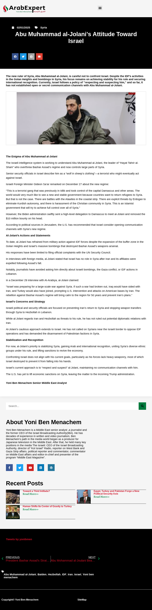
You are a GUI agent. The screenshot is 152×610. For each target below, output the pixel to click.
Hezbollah (54, 574)
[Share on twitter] (23, 56)
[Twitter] (19, 467)
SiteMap (82, 599)
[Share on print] (31, 56)
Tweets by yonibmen (19, 539)
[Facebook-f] (9, 467)
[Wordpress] (51, 467)
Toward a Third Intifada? (36, 491)
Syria (43, 27)
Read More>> (31, 493)
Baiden (42, 574)
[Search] (142, 406)
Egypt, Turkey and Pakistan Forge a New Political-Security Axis (116, 492)
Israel (77, 574)
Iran (70, 574)
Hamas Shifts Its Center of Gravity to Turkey (47, 506)
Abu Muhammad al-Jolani (20, 574)
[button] (100, 7)
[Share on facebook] (15, 56)
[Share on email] (39, 56)
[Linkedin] (40, 467)
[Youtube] (30, 467)
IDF (64, 574)
